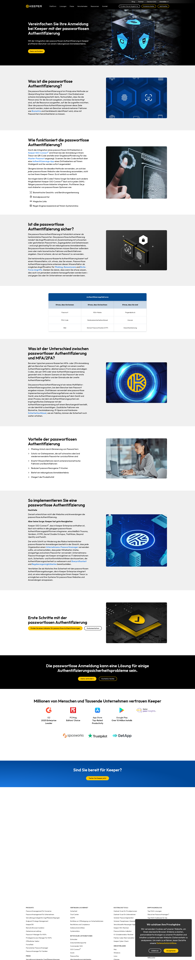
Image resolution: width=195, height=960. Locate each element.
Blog (133, 2)
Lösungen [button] (63, 6)
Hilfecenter (151, 958)
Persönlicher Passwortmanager (37, 948)
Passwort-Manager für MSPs (36, 934)
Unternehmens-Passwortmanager (62, 547)
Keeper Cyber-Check (121, 941)
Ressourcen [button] (95, 6)
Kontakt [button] (105, 6)
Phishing (59, 267)
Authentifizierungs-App (43, 161)
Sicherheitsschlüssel (37, 413)
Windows (117, 953)
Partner (141, 2)
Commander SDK (76, 946)
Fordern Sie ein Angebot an (129, 6)
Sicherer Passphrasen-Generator (125, 921)
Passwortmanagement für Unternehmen (40, 914)
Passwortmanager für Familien (37, 951)
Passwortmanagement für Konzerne (38, 911)
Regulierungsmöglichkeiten (44, 564)
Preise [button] (72, 6)
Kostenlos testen (148, 6)
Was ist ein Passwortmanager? (158, 914)
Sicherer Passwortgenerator (124, 918)
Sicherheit (73, 911)
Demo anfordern (36, 51)
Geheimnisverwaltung (33, 931)
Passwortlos (74, 956)
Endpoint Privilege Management (37, 921)
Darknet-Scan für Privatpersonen (125, 911)
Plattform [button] (52, 6)
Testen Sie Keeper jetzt (97, 778)
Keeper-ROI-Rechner (121, 928)
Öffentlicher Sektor (32, 941)
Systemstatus (75, 931)
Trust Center (74, 914)
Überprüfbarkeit (79, 561)
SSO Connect (75, 949)
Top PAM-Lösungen (154, 911)
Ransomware (70, 267)
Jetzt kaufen (163, 6)
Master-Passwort (36, 158)
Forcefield (29, 944)
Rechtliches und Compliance (80, 924)
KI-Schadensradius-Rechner (123, 934)
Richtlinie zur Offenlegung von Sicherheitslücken (86, 921)
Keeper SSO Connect (38, 152)
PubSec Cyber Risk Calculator (124, 938)
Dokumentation (93, 628)
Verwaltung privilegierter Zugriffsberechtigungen (43, 918)
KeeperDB (30, 924)
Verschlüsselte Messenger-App (124, 924)
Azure (72, 953)
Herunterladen (82, 6)
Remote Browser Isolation (35, 928)
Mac (115, 949)
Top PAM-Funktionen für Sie (157, 918)
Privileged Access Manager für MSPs (39, 938)
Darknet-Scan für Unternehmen (125, 914)
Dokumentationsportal (78, 943)
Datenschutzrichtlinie (77, 928)
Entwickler (73, 939)
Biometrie (36, 111)
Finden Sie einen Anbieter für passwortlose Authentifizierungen (55, 628)
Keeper (34, 6)
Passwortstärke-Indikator (123, 931)
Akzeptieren (171, 951)
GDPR (72, 918)
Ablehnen (155, 951)
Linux (115, 956)
